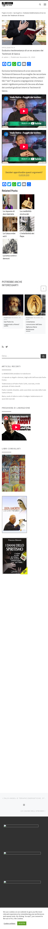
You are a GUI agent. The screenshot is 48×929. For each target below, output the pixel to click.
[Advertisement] (24, 681)
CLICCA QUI (24, 175)
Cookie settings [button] (9, 923)
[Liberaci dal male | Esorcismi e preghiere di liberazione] (7, 4)
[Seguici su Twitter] (7, 347)
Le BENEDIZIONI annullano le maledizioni (16, 374)
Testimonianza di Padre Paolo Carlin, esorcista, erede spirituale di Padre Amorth (21, 385)
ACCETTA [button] (22, 923)
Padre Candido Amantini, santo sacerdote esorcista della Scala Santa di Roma (24, 391)
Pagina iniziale (7, 13)
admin (6, 57)
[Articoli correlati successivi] (43, 288)
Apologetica (17, 13)
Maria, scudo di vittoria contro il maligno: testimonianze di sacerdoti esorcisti (22, 397)
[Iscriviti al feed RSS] (3, 347)
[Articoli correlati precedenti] (37, 288)
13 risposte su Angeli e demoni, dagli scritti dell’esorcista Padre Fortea (24, 378)
